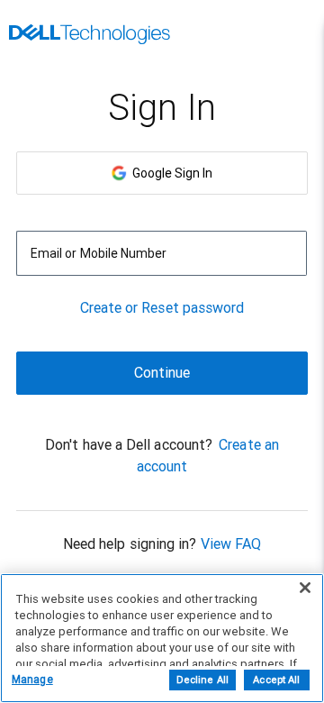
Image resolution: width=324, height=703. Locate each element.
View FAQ (231, 543)
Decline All (202, 680)
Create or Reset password (162, 307)
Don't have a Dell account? (128, 444)
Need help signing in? (130, 543)
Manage (32, 679)
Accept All (276, 680)
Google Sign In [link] (169, 173)
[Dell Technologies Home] (89, 36)
